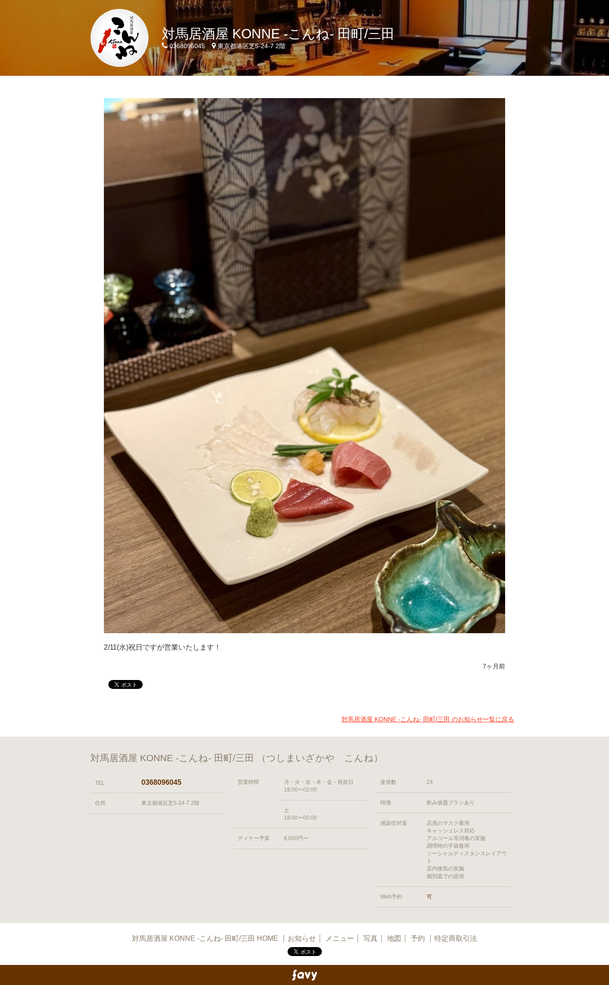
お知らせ (302, 938)
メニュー (339, 938)
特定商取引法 (455, 938)
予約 (419, 938)
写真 (370, 938)
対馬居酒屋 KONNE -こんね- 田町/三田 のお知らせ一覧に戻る (428, 719)
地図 (394, 938)
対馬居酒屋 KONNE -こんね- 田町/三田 (278, 33)
